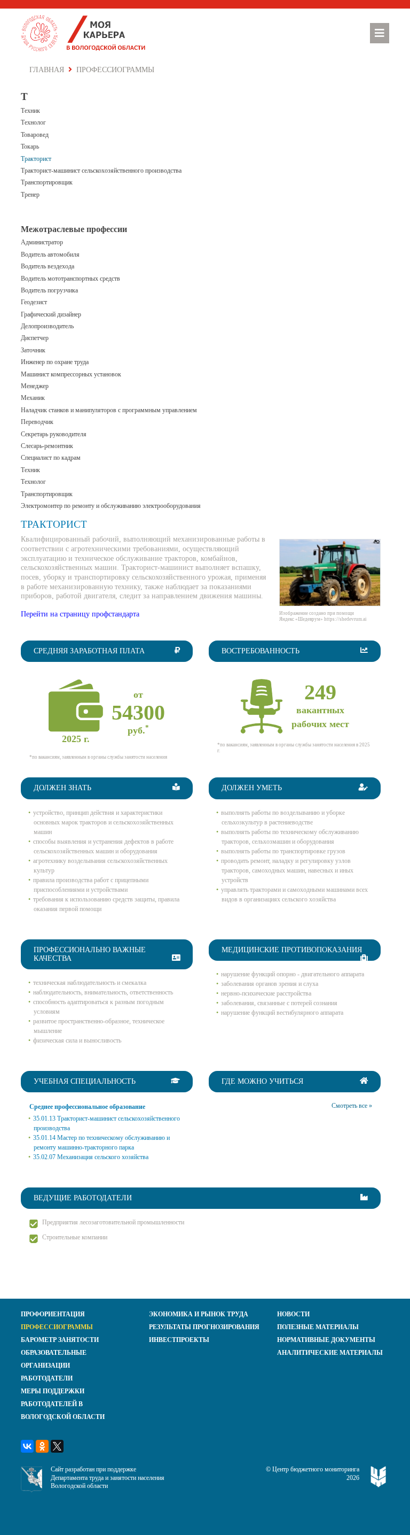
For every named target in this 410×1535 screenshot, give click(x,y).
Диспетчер (35, 338)
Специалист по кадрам (51, 457)
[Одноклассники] (42, 1446)
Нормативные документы (326, 1340)
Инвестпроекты (179, 1340)
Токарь (30, 146)
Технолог (33, 122)
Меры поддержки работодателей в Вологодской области (63, 1404)
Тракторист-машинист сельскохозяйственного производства (101, 170)
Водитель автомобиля (50, 254)
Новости (293, 1314)
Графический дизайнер (51, 314)
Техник (30, 110)
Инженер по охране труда (55, 362)
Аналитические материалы (330, 1352)
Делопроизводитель (47, 326)
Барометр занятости (60, 1340)
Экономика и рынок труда (198, 1314)
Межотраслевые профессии (74, 229)
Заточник (33, 350)
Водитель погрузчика (49, 290)
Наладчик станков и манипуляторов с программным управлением (109, 410)
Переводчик (37, 422)
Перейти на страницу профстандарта (80, 614)
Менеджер (35, 386)
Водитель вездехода (47, 266)
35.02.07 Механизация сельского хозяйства (90, 1157)
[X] (57, 1446)
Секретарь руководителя (53, 434)
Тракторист (36, 159)
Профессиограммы (57, 1327)
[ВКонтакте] (27, 1446)
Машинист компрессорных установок (71, 374)
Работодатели (47, 1378)
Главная (46, 70)
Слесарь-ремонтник (47, 446)
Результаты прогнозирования (204, 1327)
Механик (33, 398)
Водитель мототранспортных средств (70, 278)
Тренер (30, 194)
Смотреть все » (352, 1105)
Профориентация (53, 1314)
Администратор (42, 242)
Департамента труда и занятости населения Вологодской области (107, 1482)
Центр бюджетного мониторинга (315, 1469)
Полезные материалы (318, 1327)
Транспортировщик (47, 182)
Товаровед (35, 134)
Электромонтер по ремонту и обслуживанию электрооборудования (111, 506)
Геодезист (34, 302)
